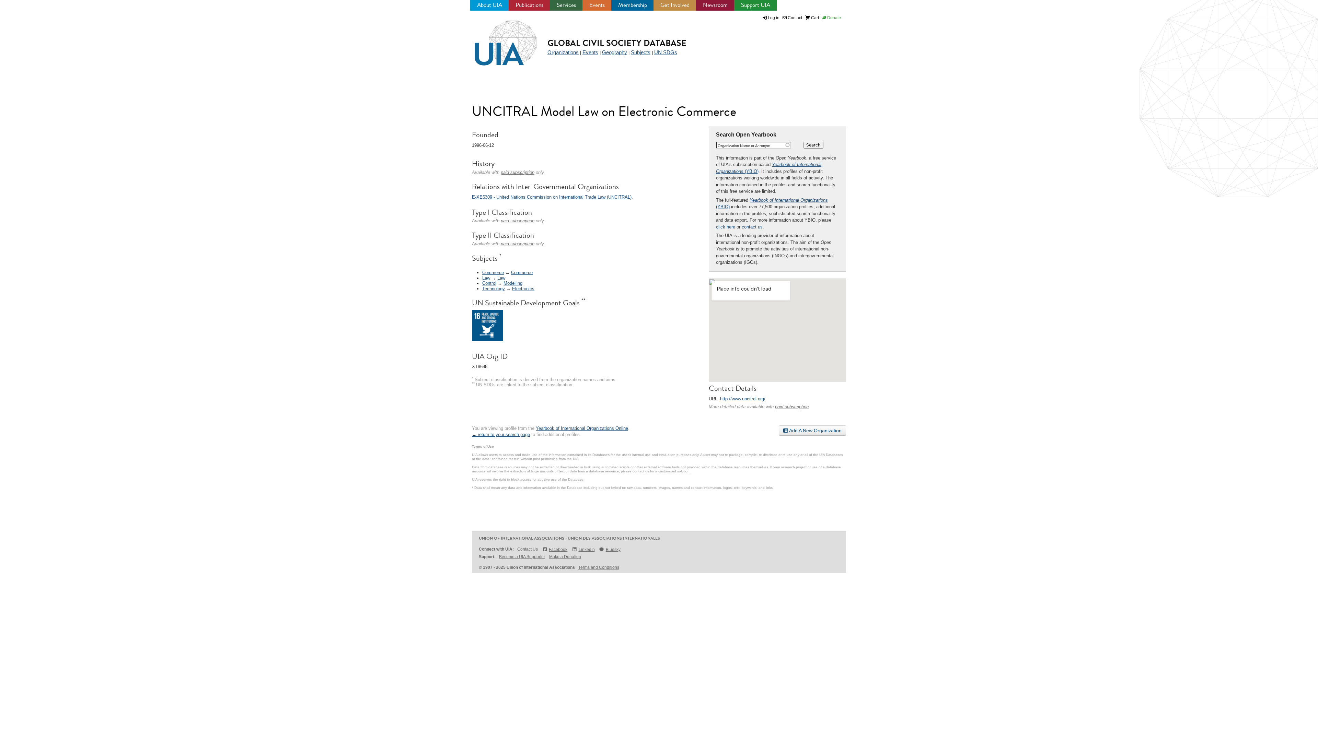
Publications (529, 5)
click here (725, 227)
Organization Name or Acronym (744, 146)
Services (566, 5)
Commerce (493, 272)
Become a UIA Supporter (522, 556)
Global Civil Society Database (616, 43)
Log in (773, 17)
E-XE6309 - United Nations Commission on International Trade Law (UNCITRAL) (552, 197)
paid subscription (792, 406)
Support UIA (755, 5)
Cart (814, 17)
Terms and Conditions (598, 567)
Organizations (563, 52)
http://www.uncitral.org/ (742, 398)
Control (489, 283)
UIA (497, 39)
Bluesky (613, 549)
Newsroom (715, 5)
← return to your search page (501, 434)
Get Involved (675, 5)
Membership (632, 5)
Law (486, 278)
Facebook (558, 549)
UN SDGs (665, 52)
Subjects (640, 52)
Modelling (513, 283)
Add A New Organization (815, 430)
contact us (752, 227)
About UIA (489, 5)
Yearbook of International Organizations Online (582, 428)
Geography (614, 52)
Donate (833, 17)
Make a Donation (565, 556)
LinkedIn (586, 549)
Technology (493, 288)
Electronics (523, 288)
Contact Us (527, 549)
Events (597, 5)
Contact (794, 17)
